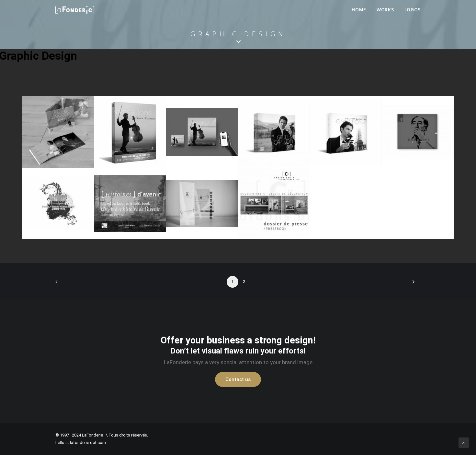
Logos (412, 9)
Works (385, 9)
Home (359, 9)
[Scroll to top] (464, 442)
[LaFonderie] (74, 10)
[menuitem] (361, 9)
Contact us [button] (238, 379)
